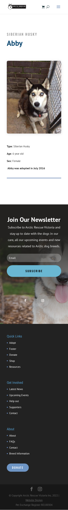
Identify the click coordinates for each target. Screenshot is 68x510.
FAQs (12, 441)
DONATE (18, 467)
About (12, 435)
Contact (13, 413)
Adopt (12, 342)
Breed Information (19, 453)
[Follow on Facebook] (25, 300)
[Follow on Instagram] (42, 300)
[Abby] (34, 132)
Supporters (15, 407)
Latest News (16, 389)
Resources (14, 366)
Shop (12, 361)
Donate (13, 354)
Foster (12, 349)
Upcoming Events (19, 395)
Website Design (34, 500)
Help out (14, 401)
